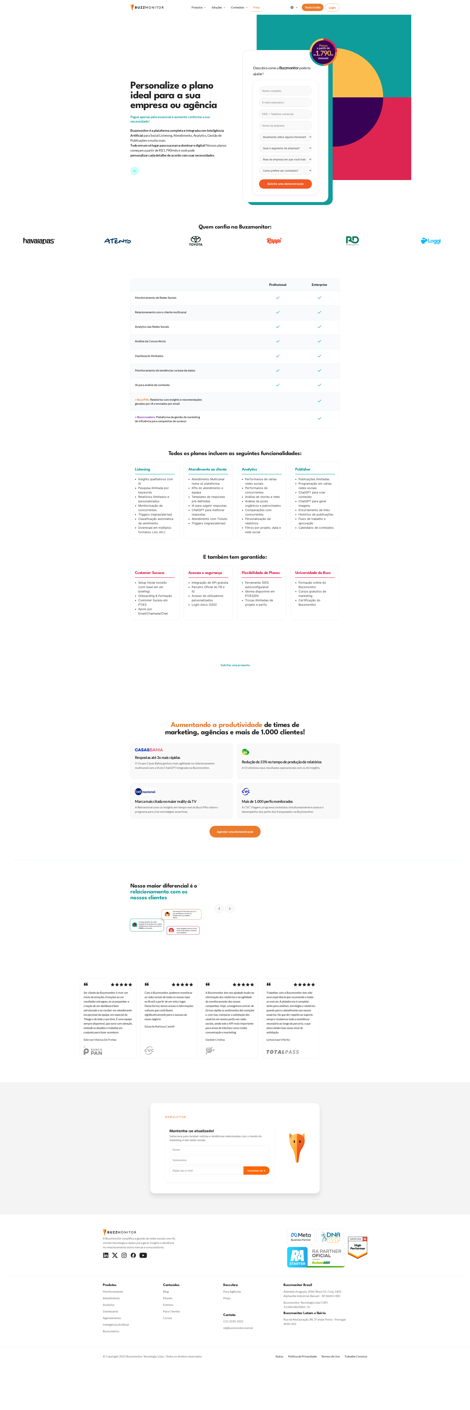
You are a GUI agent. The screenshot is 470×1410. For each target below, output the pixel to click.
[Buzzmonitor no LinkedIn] (106, 1255)
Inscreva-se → (256, 1170)
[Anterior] (219, 908)
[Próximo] (229, 908)
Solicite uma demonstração (285, 184)
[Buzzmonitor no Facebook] (133, 1255)
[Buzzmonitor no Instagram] (124, 1255)
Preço (256, 7)
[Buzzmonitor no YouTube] (143, 1255)
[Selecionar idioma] (294, 7)
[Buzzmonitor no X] (115, 1255)
